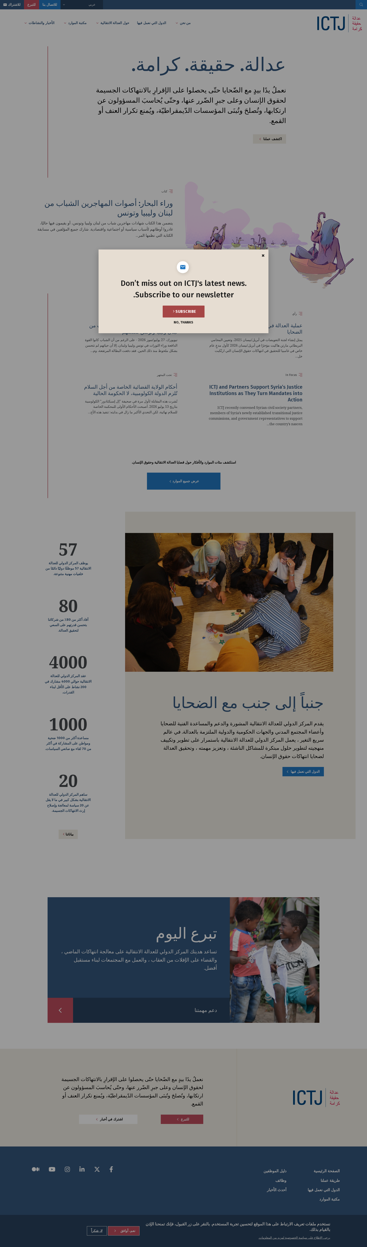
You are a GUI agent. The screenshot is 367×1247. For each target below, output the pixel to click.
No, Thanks (183, 322)
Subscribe (185, 311)
